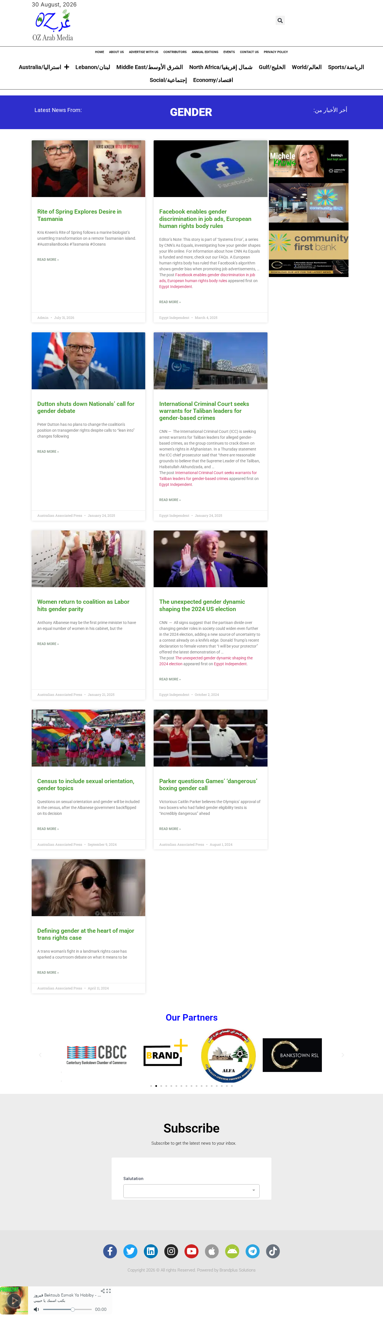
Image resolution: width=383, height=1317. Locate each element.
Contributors (175, 52)
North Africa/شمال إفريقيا (221, 67)
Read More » (48, 260)
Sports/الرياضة (346, 67)
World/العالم (307, 67)
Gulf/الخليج (272, 67)
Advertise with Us (143, 52)
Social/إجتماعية (168, 80)
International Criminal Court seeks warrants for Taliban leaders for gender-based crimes (204, 411)
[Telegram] (253, 1251)
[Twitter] (130, 1251)
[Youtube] (191, 1251)
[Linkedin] (151, 1251)
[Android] (232, 1251)
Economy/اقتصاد (213, 80)
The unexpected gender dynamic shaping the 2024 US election (202, 605)
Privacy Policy (276, 52)
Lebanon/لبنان (92, 67)
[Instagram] (171, 1251)
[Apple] (212, 1251)
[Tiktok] (273, 1251)
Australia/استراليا (40, 67)
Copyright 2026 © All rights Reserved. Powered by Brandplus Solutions (192, 1270)
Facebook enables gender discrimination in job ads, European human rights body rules (205, 218)
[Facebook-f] (110, 1251)
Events (229, 52)
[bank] (309, 275)
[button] (280, 20)
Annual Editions (205, 52)
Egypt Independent (175, 286)
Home (99, 52)
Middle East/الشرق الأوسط (149, 67)
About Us (116, 52)
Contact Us (249, 52)
